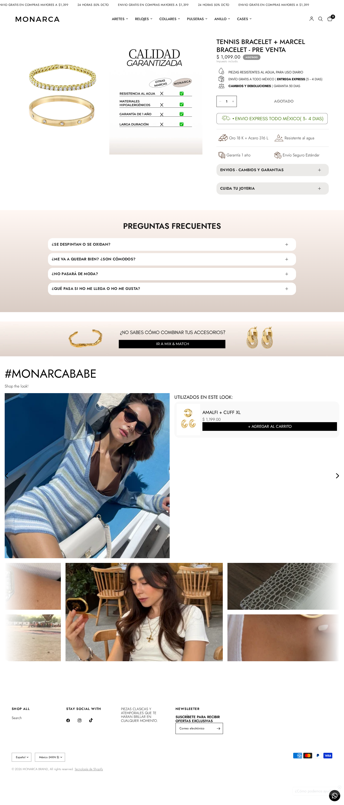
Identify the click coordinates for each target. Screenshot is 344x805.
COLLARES (167, 19)
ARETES (118, 19)
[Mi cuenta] (311, 19)
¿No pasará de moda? (75, 274)
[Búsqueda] (320, 19)
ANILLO (220, 19)
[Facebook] (71, 720)
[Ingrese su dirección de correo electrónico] (218, 728)
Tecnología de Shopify (89, 769)
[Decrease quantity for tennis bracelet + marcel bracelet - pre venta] (220, 101)
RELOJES (142, 19)
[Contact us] (334, 795)
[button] (6, 476)
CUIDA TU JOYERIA (237, 188)
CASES (242, 19)
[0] (328, 19)
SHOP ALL (21, 708)
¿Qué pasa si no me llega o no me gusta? (96, 288)
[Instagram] (83, 720)
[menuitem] (120, 19)
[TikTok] (94, 720)
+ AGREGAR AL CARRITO (270, 426)
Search (17, 717)
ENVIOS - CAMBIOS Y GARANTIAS (252, 170)
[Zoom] (98, 47)
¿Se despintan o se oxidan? (81, 244)
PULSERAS (195, 19)
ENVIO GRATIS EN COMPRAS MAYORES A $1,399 (43, 4)
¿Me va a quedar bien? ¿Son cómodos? (93, 259)
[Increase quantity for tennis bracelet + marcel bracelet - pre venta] (233, 101)
